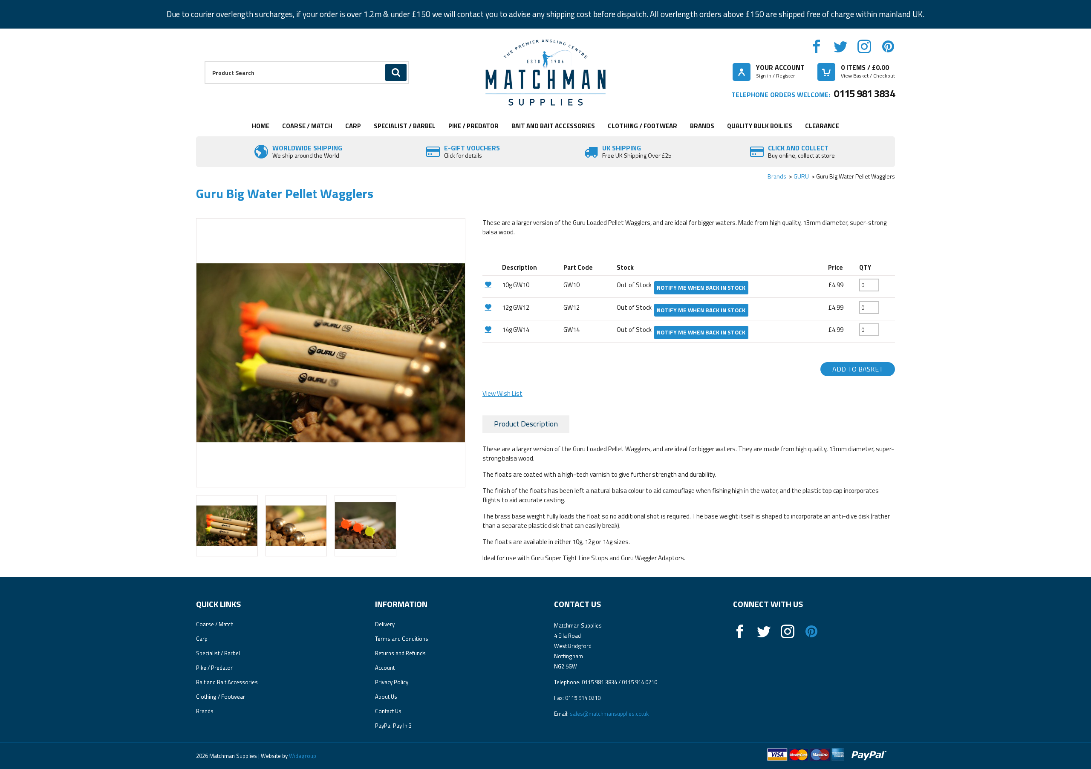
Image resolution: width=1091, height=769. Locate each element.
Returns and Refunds (400, 653)
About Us (386, 696)
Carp (353, 126)
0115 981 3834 (864, 93)
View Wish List (502, 393)
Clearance (822, 126)
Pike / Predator (473, 126)
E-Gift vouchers (472, 148)
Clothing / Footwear (642, 126)
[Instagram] (864, 46)
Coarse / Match (307, 126)
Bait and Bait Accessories (553, 126)
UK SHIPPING (621, 148)
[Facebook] (816, 46)
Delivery (385, 624)
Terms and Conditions (401, 638)
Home (260, 126)
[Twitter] (840, 46)
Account (385, 667)
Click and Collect (798, 148)
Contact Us (388, 711)
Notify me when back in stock (701, 287)
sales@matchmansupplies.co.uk (609, 713)
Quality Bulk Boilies (759, 126)
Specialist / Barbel (405, 126)
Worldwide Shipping (307, 148)
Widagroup (302, 756)
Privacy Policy (391, 682)
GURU (801, 176)
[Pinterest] (888, 46)
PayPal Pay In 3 (393, 725)
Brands (702, 126)
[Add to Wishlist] (491, 284)
